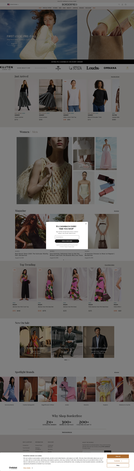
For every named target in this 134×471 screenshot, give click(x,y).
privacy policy (71, 246)
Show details (26, 468)
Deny (118, 465)
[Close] (86, 224)
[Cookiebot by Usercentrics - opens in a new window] (13, 468)
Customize (117, 460)
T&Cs (66, 246)
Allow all (118, 456)
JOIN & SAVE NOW (67, 241)
